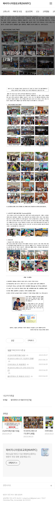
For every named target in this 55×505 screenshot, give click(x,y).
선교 (37, 11)
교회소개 (6, 11)
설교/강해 (28, 11)
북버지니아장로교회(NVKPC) (17, 3)
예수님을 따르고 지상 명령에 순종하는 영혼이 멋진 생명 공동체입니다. (21, 455)
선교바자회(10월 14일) (16, 355)
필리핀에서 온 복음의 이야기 (18, 376)
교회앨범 (46, 11)
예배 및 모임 (17, 11)
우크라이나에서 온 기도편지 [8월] (20, 358)
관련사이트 (7, 485)
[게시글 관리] (20, 340)
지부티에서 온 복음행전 (16, 364)
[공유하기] (17, 340)
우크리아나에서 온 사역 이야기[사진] (20, 369)
